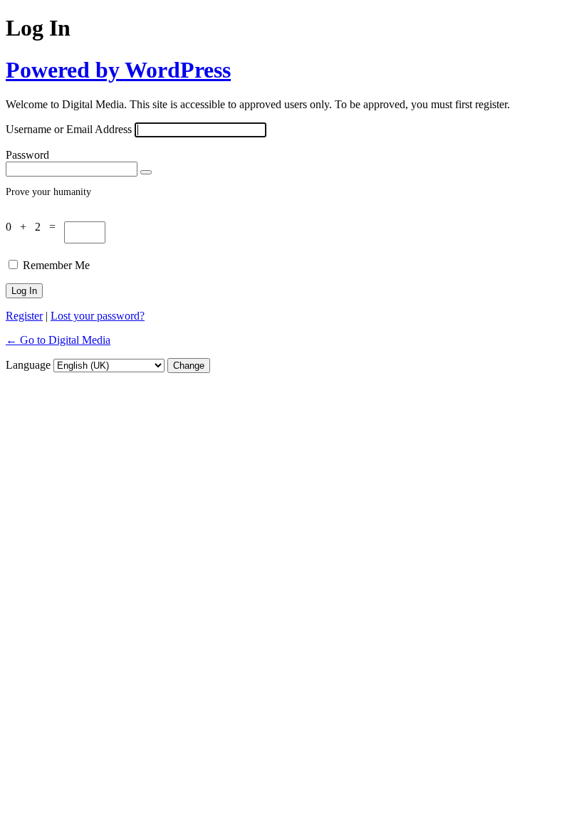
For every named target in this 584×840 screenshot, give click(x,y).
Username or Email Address (69, 129)
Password (27, 155)
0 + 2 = (35, 227)
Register (24, 316)
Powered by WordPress (118, 70)
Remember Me (56, 265)
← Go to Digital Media (58, 340)
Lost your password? (98, 316)
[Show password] (146, 172)
